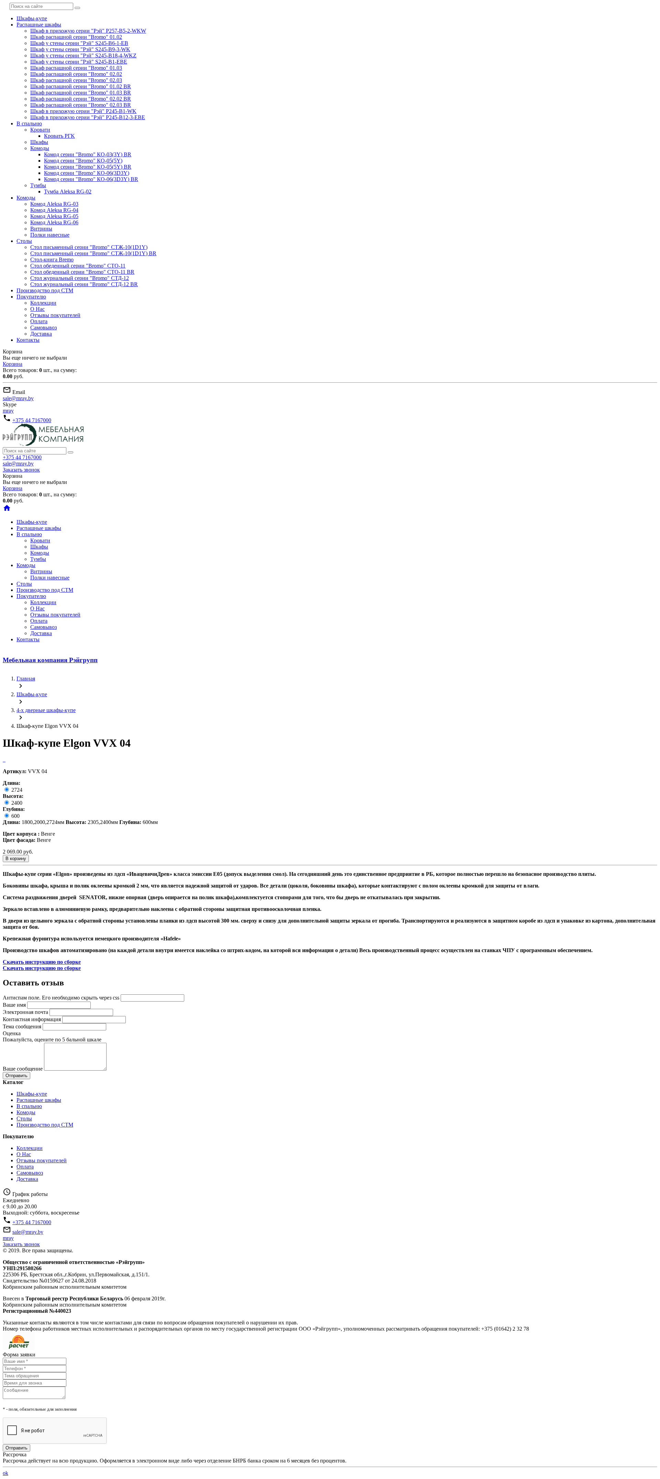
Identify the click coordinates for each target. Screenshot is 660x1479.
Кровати (40, 130)
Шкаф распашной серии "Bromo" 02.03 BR (80, 105)
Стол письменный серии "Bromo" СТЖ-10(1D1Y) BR (93, 253)
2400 (16, 803)
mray (8, 411)
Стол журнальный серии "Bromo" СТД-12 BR (84, 284)
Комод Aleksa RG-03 (54, 204)
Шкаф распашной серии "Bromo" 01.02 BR (80, 86)
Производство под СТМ (44, 290)
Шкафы (39, 142)
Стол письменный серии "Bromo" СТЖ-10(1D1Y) (88, 247)
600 (15, 816)
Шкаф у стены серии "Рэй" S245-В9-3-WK (80, 49)
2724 (16, 790)
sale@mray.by (18, 398)
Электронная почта (25, 1012)
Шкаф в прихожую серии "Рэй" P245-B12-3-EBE (87, 117)
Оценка (12, 1033)
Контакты (28, 340)
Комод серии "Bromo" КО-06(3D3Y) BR (91, 179)
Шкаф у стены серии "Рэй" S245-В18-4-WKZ (83, 55)
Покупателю (31, 297)
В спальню (29, 123)
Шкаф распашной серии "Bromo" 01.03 (76, 68)
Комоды (39, 148)
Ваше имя (14, 1005)
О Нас (37, 309)
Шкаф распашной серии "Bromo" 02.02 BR (80, 99)
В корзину (16, 858)
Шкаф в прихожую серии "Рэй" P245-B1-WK (83, 111)
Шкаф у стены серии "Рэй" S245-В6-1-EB (79, 43)
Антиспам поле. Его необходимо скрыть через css (61, 998)
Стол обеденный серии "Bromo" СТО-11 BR (82, 272)
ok (5, 1473)
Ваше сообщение (23, 1069)
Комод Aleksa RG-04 (54, 210)
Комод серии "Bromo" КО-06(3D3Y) (86, 173)
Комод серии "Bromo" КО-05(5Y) (83, 160)
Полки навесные (49, 235)
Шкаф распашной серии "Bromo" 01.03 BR (80, 92)
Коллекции (43, 303)
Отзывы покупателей (55, 315)
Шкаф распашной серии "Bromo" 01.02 (76, 37)
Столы (24, 241)
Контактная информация (32, 1019)
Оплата (38, 321)
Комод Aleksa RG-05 (54, 216)
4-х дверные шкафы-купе (46, 710)
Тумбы (38, 185)
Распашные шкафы (38, 24)
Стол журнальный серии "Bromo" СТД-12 (79, 278)
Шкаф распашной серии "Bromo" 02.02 (76, 74)
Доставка (41, 334)
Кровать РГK (59, 136)
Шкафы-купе (31, 18)
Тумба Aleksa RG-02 (67, 191)
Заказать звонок (21, 470)
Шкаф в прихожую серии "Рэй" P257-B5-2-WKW (88, 31)
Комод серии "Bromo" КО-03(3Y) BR (87, 154)
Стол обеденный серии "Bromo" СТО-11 (77, 266)
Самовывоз (43, 327)
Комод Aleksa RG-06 (54, 222)
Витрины (41, 229)
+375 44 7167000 (31, 420)
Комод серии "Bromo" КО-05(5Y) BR (87, 167)
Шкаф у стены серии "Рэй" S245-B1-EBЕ (78, 62)
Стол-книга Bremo (52, 259)
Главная (25, 678)
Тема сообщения (22, 1026)
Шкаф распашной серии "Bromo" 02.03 (76, 80)
